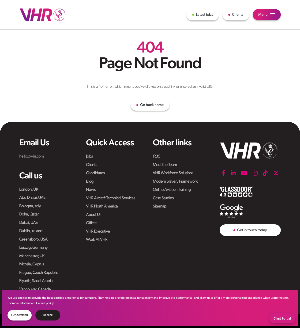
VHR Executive (98, 232)
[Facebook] (223, 173)
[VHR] (42, 15)
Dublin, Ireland (30, 231)
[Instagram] (255, 173)
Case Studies (163, 198)
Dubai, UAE (28, 223)
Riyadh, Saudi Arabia (35, 281)
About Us (93, 215)
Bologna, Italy (30, 206)
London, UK (28, 190)
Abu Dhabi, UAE (32, 198)
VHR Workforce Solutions (173, 173)
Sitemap (159, 206)
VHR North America (102, 206)
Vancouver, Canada (35, 289)
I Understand (19, 315)
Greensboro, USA (33, 240)
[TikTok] (265, 173)
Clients (91, 165)
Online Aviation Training (172, 190)
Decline (48, 315)
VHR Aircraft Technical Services (110, 198)
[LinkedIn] (233, 173)
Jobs (89, 157)
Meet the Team (165, 165)
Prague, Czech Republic (38, 273)
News (90, 190)
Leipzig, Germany (33, 248)
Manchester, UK (31, 256)
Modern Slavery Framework (175, 182)
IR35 (156, 157)
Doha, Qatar (29, 214)
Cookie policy (45, 303)
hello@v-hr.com (31, 157)
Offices (91, 223)
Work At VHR (96, 240)
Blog (90, 182)
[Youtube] (244, 173)
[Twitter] (276, 173)
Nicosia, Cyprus (31, 264)
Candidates (95, 173)
